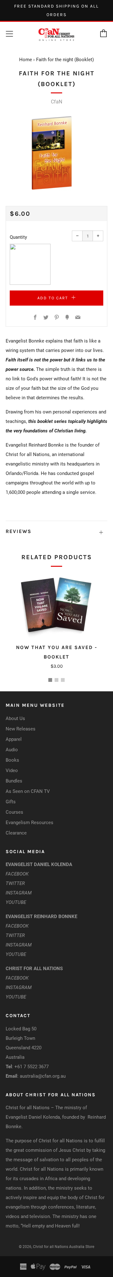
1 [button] (50, 680)
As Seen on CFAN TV (28, 791)
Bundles (14, 781)
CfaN (56, 102)
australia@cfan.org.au (43, 1076)
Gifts (11, 802)
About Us (15, 718)
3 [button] (63, 680)
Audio (12, 750)
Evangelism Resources (29, 822)
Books (12, 760)
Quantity (18, 237)
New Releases (20, 729)
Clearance (16, 833)
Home (25, 59)
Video (12, 770)
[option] (56, 152)
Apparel (14, 739)
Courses (14, 812)
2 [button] (56, 680)
